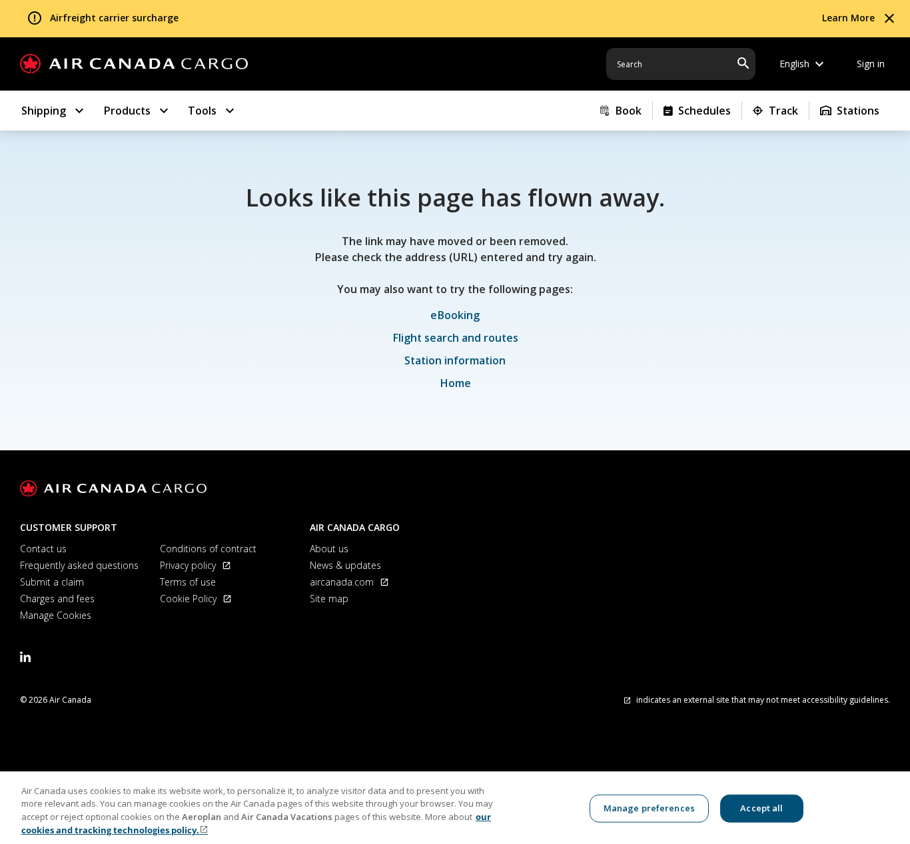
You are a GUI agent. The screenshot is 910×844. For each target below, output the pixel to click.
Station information (455, 360)
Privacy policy (189, 565)
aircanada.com (343, 582)
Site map (329, 598)
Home (455, 383)
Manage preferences (649, 808)
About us (329, 548)
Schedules (704, 110)
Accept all (761, 808)
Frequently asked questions (79, 565)
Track (783, 110)
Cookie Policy (189, 598)
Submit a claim (52, 582)
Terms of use (188, 582)
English (803, 64)
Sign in (871, 63)
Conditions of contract (208, 548)
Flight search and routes (455, 337)
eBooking (455, 315)
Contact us (43, 548)
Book (628, 110)
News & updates (345, 565)
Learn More (848, 17)
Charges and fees (57, 598)
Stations (858, 110)
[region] (455, 807)
